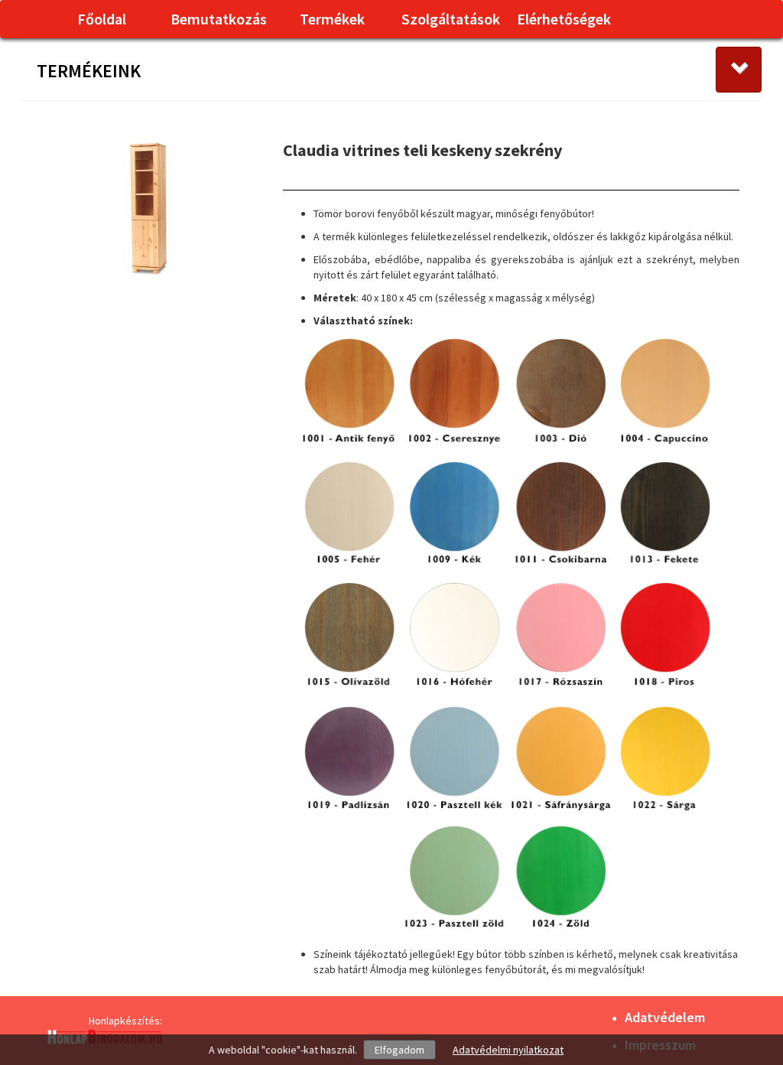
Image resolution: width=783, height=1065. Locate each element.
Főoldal (101, 18)
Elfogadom (399, 1050)
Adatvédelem (665, 1017)
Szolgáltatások (450, 18)
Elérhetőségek (564, 18)
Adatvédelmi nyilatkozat (508, 1050)
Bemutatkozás (219, 18)
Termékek (332, 18)
